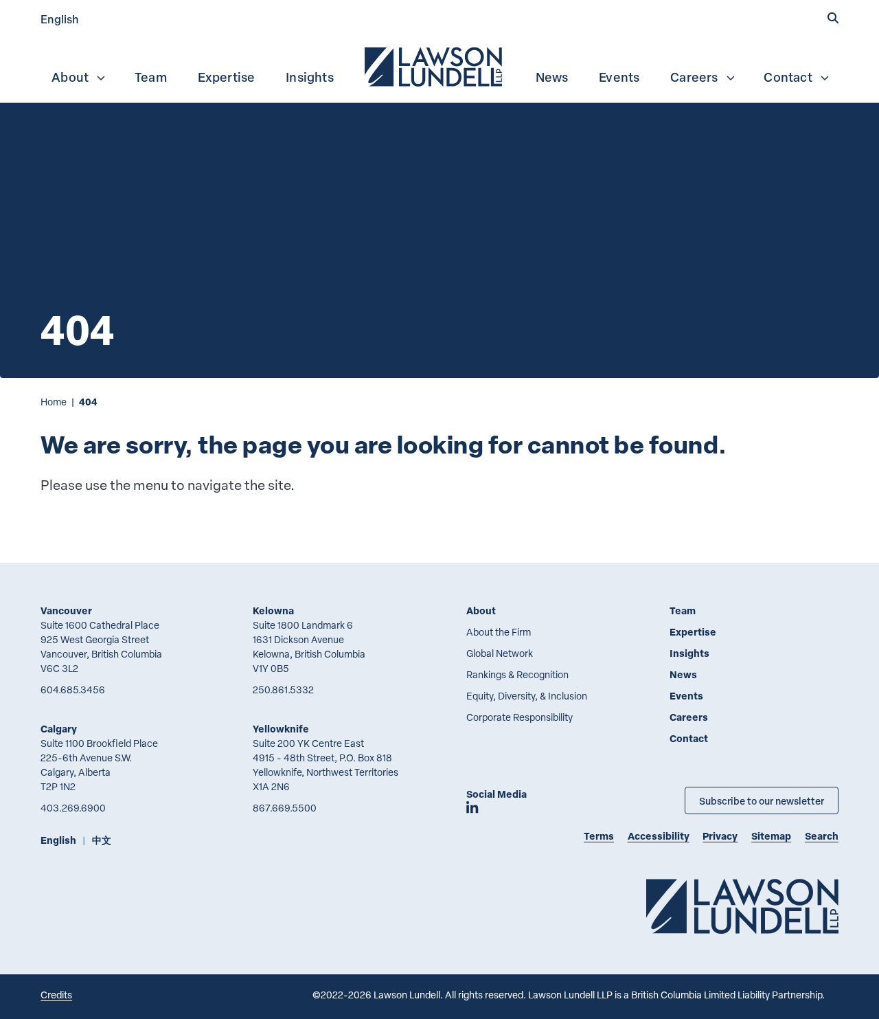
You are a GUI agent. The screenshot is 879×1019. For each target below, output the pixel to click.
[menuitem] (435, 65)
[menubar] (439, 65)
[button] (832, 18)
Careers (694, 77)
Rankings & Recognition (517, 674)
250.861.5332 (283, 689)
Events (619, 77)
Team (151, 77)
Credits (56, 994)
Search (821, 836)
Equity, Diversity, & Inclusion (526, 695)
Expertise (226, 77)
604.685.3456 (73, 689)
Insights (310, 77)
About (70, 77)
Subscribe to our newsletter (761, 800)
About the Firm (498, 631)
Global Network (499, 653)
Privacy (720, 836)
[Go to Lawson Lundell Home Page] (742, 906)
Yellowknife (281, 728)
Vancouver (66, 610)
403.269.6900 (73, 807)
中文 (101, 840)
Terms (599, 836)
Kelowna (273, 610)
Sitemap (771, 836)
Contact (788, 77)
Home (54, 401)
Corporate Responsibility (519, 717)
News (552, 77)
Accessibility (658, 836)
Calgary (59, 728)
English (60, 19)
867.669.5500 (285, 807)
